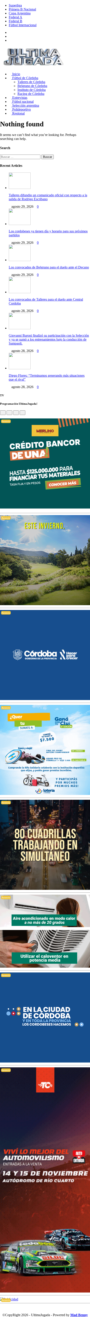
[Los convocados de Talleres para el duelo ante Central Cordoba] (20, 292)
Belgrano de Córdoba (32, 86)
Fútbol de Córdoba (24, 78)
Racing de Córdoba (30, 94)
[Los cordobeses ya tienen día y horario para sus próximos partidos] (20, 224)
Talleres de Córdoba (31, 82)
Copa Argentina (20, 13)
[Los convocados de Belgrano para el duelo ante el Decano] (20, 260)
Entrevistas (19, 97)
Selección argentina (25, 105)
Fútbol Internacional (22, 25)
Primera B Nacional (22, 9)
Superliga (15, 5)
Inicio (15, 74)
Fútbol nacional (22, 101)
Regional (18, 113)
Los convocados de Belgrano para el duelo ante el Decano (49, 267)
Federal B (15, 21)
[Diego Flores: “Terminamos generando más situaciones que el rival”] (20, 368)
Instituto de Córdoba (31, 90)
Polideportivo (21, 109)
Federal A (15, 17)
